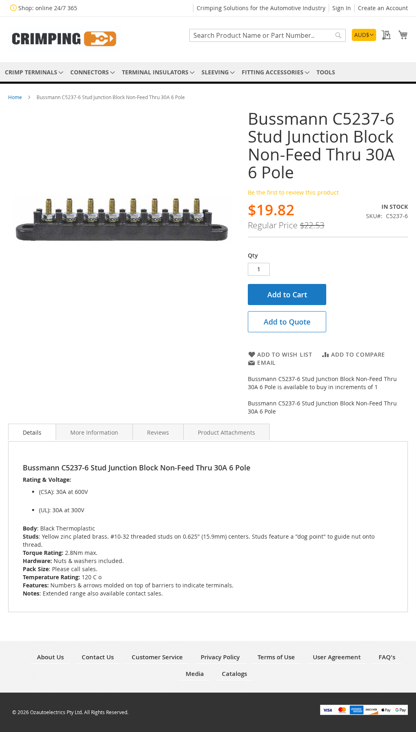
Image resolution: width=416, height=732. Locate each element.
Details (32, 432)
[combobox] (267, 35)
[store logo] (65, 39)
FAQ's (387, 657)
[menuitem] (32, 72)
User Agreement (337, 657)
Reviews (158, 432)
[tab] (32, 432)
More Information (94, 432)
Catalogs (234, 673)
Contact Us (98, 657)
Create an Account (383, 8)
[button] (364, 35)
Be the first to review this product (293, 192)
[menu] (208, 72)
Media (195, 673)
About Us (50, 657)
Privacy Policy (220, 657)
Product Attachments (226, 432)
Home (15, 97)
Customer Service (157, 657)
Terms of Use (276, 657)
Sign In (341, 8)
